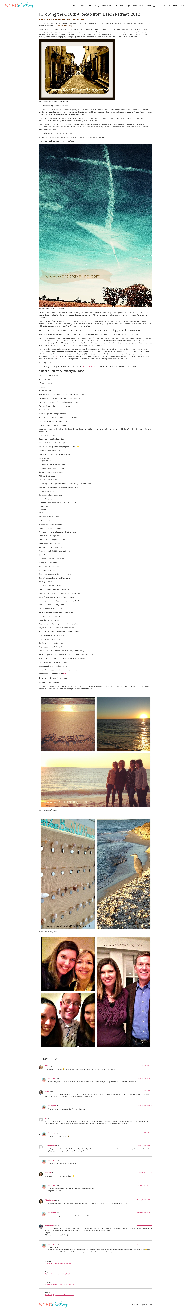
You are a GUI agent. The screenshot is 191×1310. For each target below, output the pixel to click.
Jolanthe (48, 1173)
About (75, 5)
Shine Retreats (108, 5)
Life (64, 674)
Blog (97, 5)
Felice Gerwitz (50, 1200)
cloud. (57, 356)
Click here (88, 366)
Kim (46, 1118)
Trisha (47, 1066)
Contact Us (165, 5)
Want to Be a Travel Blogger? (145, 5)
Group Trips (125, 5)
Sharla (47, 1091)
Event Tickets (179, 5)
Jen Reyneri (52, 1078)
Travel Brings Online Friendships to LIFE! (58, 1263)
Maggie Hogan (50, 1225)
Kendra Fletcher (50, 1145)
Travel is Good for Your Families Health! (58, 1274)
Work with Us (86, 5)
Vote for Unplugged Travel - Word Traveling (59, 1284)
